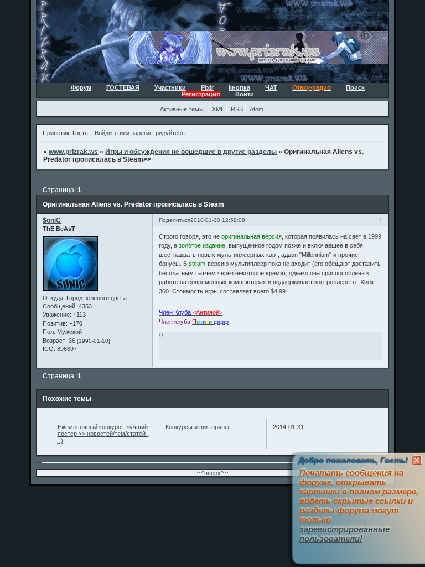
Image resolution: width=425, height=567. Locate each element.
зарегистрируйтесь (158, 133)
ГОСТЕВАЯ (122, 87)
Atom (256, 109)
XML (218, 109)
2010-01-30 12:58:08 (217, 220)
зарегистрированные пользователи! (344, 533)
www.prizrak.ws (73, 152)
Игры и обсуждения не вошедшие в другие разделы (191, 152)
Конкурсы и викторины (197, 427)
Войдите (106, 133)
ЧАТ (271, 87)
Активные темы (182, 109)
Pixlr (207, 87)
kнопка (239, 87)
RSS (237, 109)
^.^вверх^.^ (212, 473)
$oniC (52, 220)
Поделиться (174, 220)
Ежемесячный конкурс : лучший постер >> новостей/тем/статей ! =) (103, 434)
